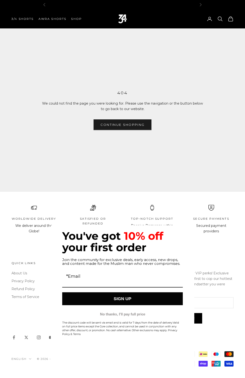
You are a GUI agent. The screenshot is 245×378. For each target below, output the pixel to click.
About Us (19, 273)
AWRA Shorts (53, 19)
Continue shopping (122, 125)
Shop (76, 19)
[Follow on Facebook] (13, 337)
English (19, 359)
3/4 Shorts (22, 19)
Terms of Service (25, 297)
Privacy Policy (23, 281)
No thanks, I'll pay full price (122, 314)
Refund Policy (23, 289)
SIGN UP (122, 298)
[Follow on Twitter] (26, 337)
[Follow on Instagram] (38, 337)
